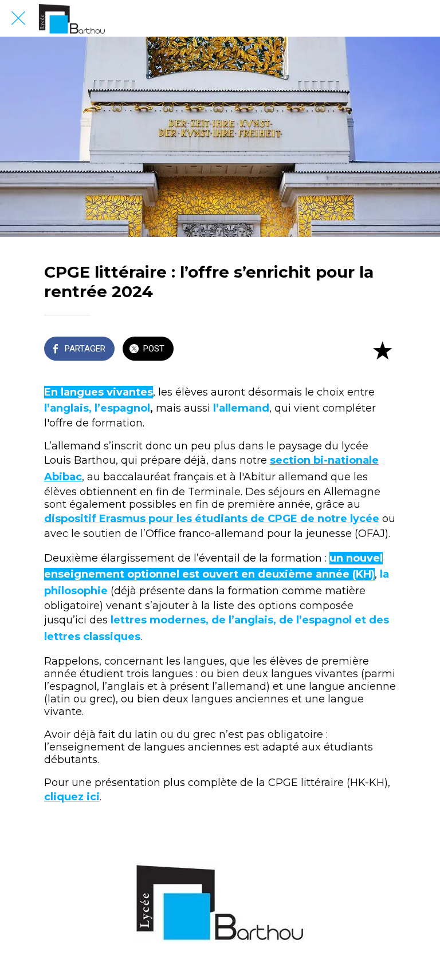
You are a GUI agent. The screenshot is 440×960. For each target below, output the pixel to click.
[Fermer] (18, 18)
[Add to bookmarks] (382, 350)
